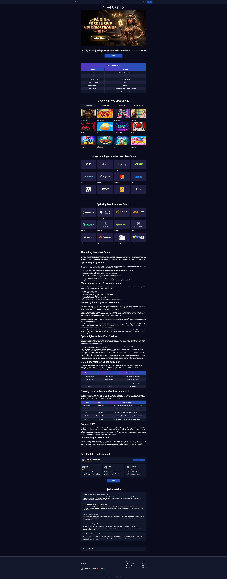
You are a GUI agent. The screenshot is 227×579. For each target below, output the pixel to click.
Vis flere (113, 480)
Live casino (104, 105)
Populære (87, 105)
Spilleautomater (137, 105)
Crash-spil (121, 105)
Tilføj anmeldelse (139, 460)
